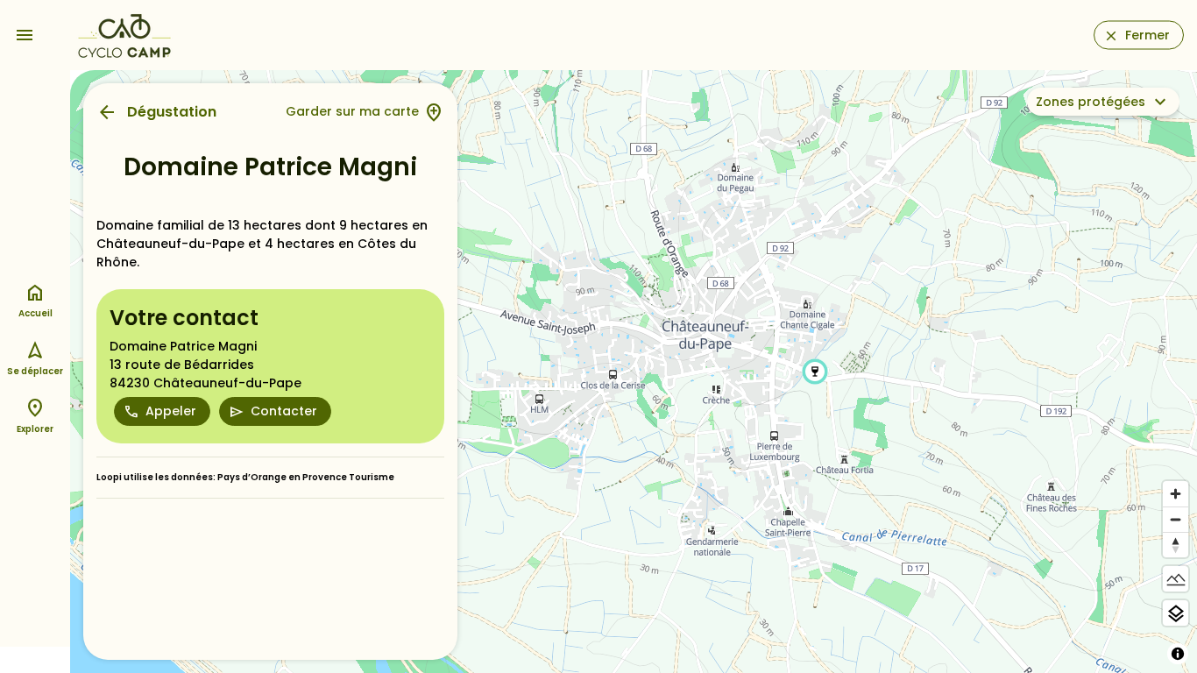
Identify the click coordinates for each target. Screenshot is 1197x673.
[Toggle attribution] (1177, 653)
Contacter (284, 411)
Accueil (35, 313)
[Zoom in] (1175, 494)
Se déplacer (35, 371)
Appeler (170, 411)
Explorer (35, 429)
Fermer (1147, 35)
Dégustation (171, 112)
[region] (633, 371)
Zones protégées (1090, 101)
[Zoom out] (1175, 519)
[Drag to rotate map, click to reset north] (1175, 544)
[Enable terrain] (1175, 579)
